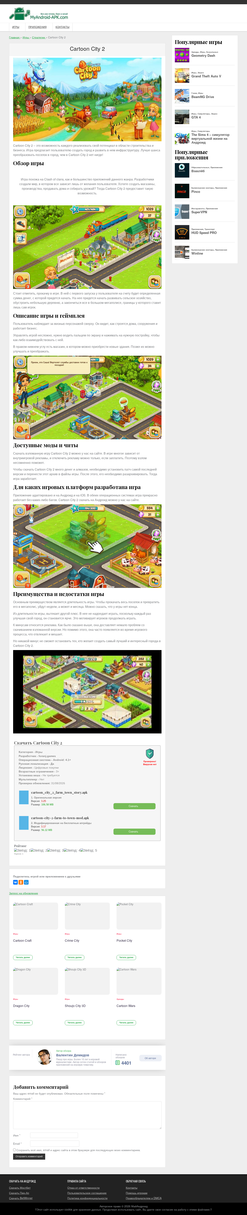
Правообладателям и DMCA (144, 1198)
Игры (15, 27)
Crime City (72, 940)
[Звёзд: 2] (39, 850)
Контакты (62, 27)
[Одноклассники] (21, 882)
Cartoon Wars (126, 1006)
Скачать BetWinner (21, 1198)
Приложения (37, 27)
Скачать (133, 806)
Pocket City (124, 940)
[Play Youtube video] (87, 691)
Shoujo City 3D (75, 1006)
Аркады (120, 999)
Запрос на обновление (23, 893)
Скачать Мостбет (19, 1188)
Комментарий (22, 1098)
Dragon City (21, 1006)
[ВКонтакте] (15, 882)
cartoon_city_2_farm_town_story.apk (59, 792)
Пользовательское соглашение (87, 1193)
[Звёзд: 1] (22, 850)
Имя (16, 1135)
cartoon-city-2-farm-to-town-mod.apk (60, 818)
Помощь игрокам (136, 1193)
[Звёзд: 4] (72, 850)
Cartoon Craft (22, 940)
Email (17, 1143)
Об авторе (150, 1058)
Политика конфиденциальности (87, 1198)
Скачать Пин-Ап (19, 1193)
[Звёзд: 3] (55, 850)
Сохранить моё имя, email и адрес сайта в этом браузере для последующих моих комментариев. (78, 1150)
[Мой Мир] (26, 882)
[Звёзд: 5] (88, 850)
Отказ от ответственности (83, 1188)
